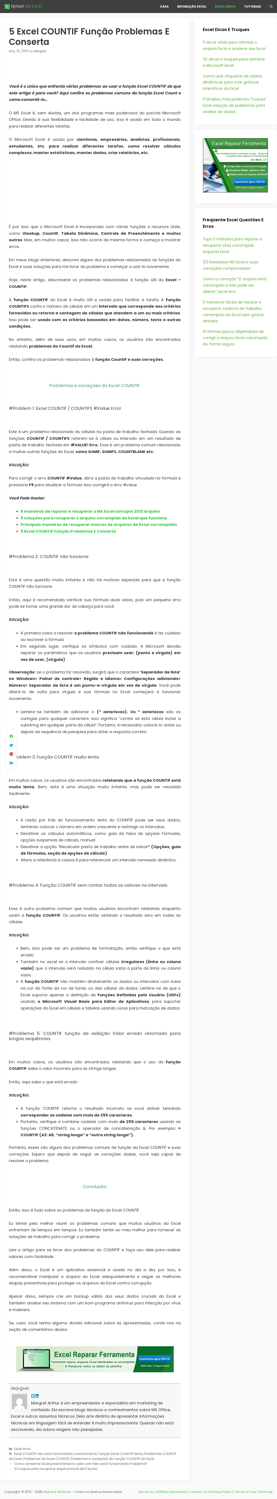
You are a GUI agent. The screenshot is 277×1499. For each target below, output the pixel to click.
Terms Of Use (245, 1491)
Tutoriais (252, 6)
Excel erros (22, 1448)
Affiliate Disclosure (171, 1491)
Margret (20, 1388)
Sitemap (266, 1491)
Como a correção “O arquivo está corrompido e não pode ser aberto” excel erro (234, 285)
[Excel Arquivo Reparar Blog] (25, 6)
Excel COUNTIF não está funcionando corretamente (55, 1453)
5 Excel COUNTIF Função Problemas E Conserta (68, 531)
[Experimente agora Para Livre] (235, 191)
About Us (146, 1491)
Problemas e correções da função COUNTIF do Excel (112, 1458)
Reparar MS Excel (57, 1491)
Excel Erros (225, 6)
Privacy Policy (220, 1491)
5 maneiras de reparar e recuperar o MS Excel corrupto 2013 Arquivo (90, 511)
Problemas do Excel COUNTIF (46, 1458)
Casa (164, 6)
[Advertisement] (95, 71)
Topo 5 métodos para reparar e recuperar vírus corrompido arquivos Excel (232, 245)
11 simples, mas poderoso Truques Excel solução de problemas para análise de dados (234, 105)
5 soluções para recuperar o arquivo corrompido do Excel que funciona (94, 518)
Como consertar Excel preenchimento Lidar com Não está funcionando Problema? (80, 1463)
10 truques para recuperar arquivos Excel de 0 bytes (55, 1468)
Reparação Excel (191, 6)
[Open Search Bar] (271, 6)
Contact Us (198, 1491)
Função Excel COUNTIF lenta (121, 1453)
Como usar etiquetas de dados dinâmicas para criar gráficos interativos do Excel (232, 82)
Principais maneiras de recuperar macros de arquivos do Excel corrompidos (99, 524)
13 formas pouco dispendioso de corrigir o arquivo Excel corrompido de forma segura (235, 338)
